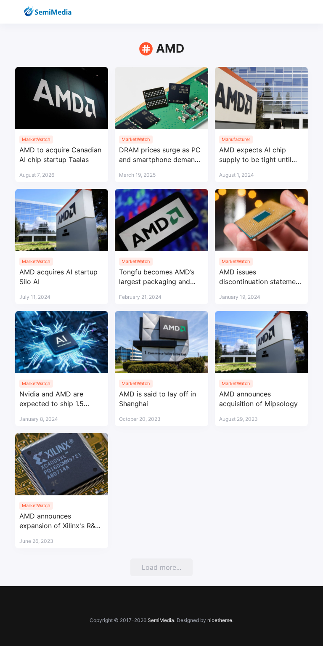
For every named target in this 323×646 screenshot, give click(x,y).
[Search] (279, 12)
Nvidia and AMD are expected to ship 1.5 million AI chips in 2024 (56, 399)
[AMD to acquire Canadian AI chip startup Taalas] (61, 98)
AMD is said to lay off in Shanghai (157, 399)
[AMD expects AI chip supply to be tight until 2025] (261, 98)
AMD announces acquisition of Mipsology (258, 399)
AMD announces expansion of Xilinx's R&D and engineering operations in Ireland (59, 521)
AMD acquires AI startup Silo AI (58, 277)
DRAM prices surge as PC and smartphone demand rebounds (160, 155)
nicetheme (219, 620)
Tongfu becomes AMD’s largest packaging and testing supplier (156, 277)
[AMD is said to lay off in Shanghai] (161, 342)
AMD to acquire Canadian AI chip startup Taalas (60, 155)
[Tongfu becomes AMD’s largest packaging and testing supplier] (161, 220)
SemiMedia (161, 620)
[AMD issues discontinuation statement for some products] (261, 220)
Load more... (161, 567)
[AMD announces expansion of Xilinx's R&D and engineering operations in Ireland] (61, 464)
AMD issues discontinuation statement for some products (260, 277)
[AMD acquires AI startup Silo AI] (61, 220)
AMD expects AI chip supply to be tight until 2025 (255, 155)
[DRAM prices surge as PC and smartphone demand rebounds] (161, 98)
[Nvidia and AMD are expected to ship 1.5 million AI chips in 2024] (61, 342)
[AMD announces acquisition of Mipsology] (261, 342)
